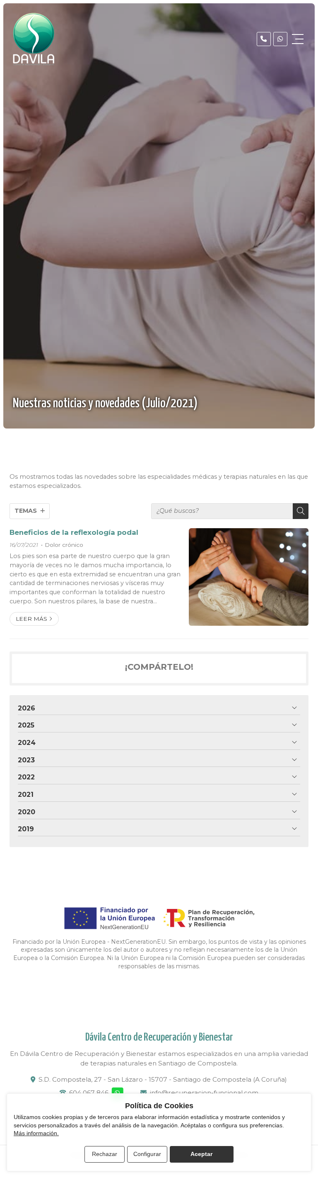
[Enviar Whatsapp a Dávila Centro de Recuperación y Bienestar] (280, 39)
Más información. (36, 1133)
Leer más (31, 618)
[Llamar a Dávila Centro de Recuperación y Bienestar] (263, 39)
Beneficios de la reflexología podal (74, 532)
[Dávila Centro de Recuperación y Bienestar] (33, 39)
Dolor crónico (64, 544)
